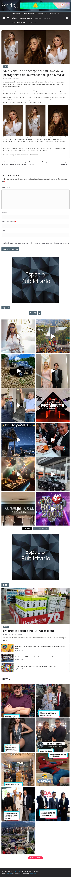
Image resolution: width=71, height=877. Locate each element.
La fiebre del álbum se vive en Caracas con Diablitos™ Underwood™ (36, 666)
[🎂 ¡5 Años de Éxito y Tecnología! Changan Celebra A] (53, 474)
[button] (18, 700)
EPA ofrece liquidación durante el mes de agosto (28, 630)
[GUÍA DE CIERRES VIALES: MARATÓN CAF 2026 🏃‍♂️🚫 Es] (53, 336)
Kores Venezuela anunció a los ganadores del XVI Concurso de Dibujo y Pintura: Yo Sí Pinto (19, 164)
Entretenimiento (29, 14)
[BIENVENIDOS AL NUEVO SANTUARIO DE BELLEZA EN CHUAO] (18, 336)
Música (14, 18)
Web (3, 231)
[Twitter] (31, 313)
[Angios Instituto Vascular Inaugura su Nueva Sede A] (18, 405)
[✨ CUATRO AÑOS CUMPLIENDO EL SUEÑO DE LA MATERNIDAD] (53, 371)
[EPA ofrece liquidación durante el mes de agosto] (35, 606)
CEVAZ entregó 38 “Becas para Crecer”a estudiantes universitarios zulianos (38, 657)
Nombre (5, 213)
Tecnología (42, 14)
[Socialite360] (3, 18)
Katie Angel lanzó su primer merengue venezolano (53, 163)
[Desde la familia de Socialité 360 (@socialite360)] (18, 440)
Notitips (6, 626)
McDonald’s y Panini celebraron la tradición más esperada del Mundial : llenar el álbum (40, 647)
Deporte (47, 18)
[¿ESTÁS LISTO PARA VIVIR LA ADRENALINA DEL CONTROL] (18, 371)
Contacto (32, 22)
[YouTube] (39, 313)
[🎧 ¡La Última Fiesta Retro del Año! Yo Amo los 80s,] (53, 509)
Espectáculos (54, 14)
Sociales (38, 18)
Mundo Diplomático (19, 22)
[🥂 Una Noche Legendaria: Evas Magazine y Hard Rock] (53, 440)
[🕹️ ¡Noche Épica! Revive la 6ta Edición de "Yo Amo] (18, 474)
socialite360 (17, 79)
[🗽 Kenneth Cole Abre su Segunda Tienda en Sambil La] (18, 509)
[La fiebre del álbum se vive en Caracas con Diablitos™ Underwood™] (7, 667)
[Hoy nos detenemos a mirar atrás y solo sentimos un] (53, 405)
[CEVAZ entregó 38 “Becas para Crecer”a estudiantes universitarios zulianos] (7, 658)
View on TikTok (36, 858)
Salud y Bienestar (26, 18)
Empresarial (16, 14)
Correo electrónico (8, 222)
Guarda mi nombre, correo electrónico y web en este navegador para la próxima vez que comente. (35, 243)
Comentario (6, 187)
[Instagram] (35, 313)
